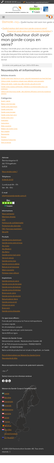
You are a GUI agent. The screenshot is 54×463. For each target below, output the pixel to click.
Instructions (5, 123)
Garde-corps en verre (10, 281)
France (7, 422)
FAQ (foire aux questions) (12, 229)
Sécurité (5, 232)
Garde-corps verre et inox (12, 243)
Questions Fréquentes (8, 140)
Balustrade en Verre (10, 299)
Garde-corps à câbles (10, 264)
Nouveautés (5, 134)
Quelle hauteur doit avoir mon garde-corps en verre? (24, 28)
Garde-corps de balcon (11, 287)
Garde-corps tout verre (9, 115)
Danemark (8, 402)
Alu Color (5, 246)
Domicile (7, 21)
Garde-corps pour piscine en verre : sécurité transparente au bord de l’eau (26, 78)
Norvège (7, 398)
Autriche (7, 414)
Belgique (7, 426)
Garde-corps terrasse (8, 112)
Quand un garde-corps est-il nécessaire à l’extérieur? (29, 31)
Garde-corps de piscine (11, 296)
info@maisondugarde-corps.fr (14, 196)
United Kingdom (11, 434)
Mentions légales (8, 217)
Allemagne (8, 410)
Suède (6, 394)
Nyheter (3, 137)
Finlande (7, 406)
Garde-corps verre (7, 118)
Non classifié (5, 131)
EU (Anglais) (9, 438)
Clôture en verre (8, 305)
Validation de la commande (30, 17)
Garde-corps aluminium (9, 106)
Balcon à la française (8, 104)
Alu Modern (6, 249)
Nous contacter (8, 214)
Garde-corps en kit (9, 302)
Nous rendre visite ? (9, 172)
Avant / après (5, 101)
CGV (4, 220)
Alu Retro (5, 252)
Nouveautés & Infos (9, 358)
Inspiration (4, 120)
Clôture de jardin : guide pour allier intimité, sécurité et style (21, 84)
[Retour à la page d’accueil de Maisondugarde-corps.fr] (17, 9)
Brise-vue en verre (9, 293)
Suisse (6, 418)
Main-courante (6, 126)
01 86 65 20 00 (11, 2)
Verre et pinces (6, 142)
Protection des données (11, 226)
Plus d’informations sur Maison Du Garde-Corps (21, 355)
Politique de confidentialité (12, 223)
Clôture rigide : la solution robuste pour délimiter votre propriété (22, 81)
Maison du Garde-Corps (9, 129)
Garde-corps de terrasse (12, 284)
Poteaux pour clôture (10, 273)
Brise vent (6, 308)
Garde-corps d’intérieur (11, 290)
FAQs (17, 22)
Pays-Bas (8, 430)
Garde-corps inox (7, 109)
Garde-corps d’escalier (11, 311)
